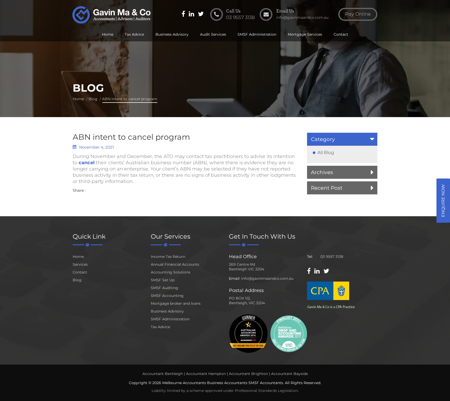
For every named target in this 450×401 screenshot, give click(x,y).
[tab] (342, 139)
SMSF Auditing (164, 287)
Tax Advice (134, 34)
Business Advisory (172, 34)
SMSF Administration (257, 34)
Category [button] (323, 139)
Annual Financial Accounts (175, 264)
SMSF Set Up (162, 280)
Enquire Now (443, 200)
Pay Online (358, 14)
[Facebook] (183, 14)
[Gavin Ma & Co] (111, 15)
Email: (234, 278)
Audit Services (213, 34)
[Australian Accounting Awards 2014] (248, 333)
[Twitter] (201, 14)
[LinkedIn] (191, 14)
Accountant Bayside (289, 373)
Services (80, 264)
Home (107, 34)
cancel (87, 163)
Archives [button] (322, 172)
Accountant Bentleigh (162, 373)
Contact (341, 34)
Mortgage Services (305, 34)
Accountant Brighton (248, 373)
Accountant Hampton (206, 373)
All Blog (325, 152)
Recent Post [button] (326, 188)
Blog (93, 99)
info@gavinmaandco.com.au (267, 278)
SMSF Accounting (167, 295)
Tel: (310, 256)
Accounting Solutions (170, 272)
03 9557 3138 (331, 256)
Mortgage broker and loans (176, 303)
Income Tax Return (168, 256)
